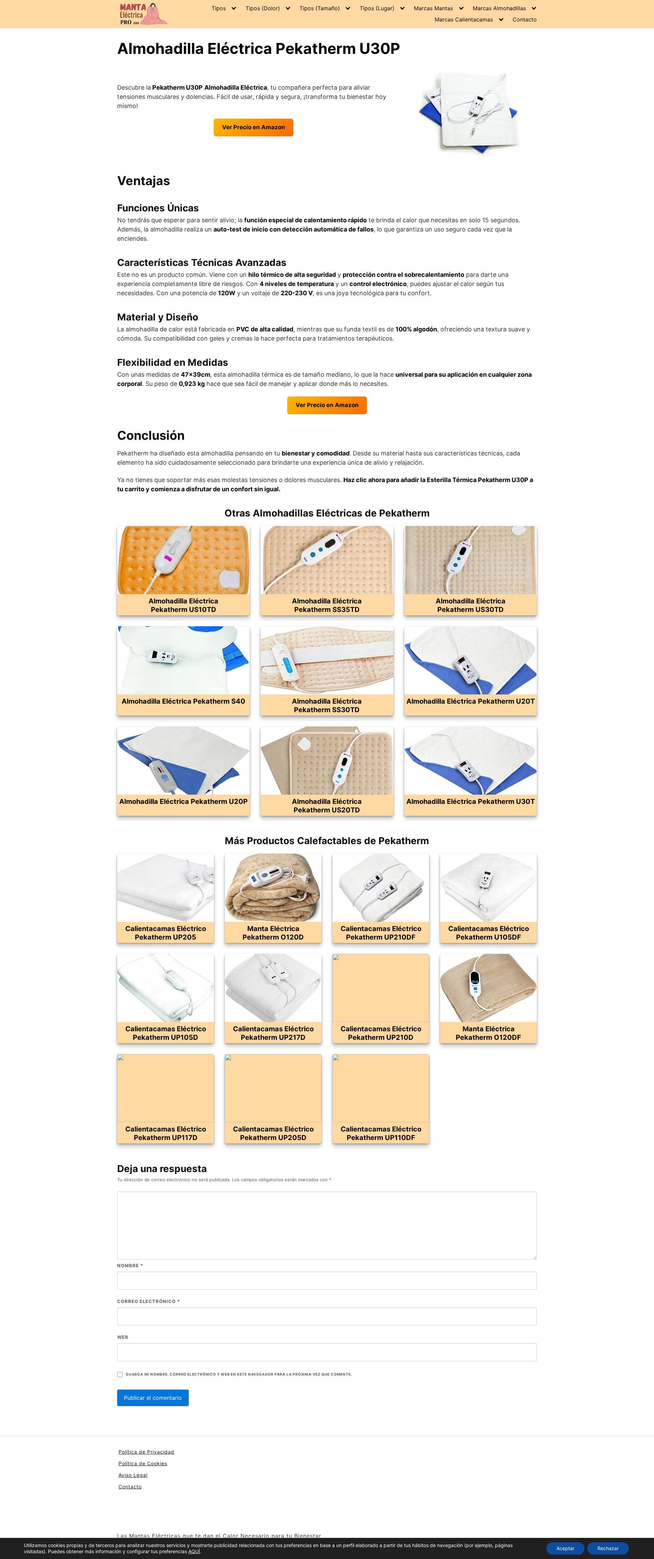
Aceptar (565, 1548)
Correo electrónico (148, 1301)
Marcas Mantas (433, 8)
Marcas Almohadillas (499, 8)
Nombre (130, 1265)
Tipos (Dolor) (263, 8)
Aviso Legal (133, 1475)
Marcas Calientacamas (464, 19)
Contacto (525, 19)
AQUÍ (194, 1551)
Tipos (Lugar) (377, 8)
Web (122, 1337)
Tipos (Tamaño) (319, 8)
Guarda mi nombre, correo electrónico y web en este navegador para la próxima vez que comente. (239, 1374)
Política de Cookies (143, 1463)
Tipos (219, 8)
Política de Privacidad (146, 1452)
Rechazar (608, 1548)
